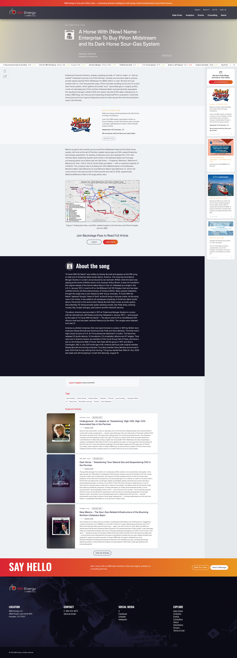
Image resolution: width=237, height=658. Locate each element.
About (223, 15)
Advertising (178, 625)
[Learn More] (221, 185)
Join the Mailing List (221, 82)
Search (205, 10)
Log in (94, 242)
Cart (213, 10)
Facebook (122, 614)
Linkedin (122, 616)
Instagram (122, 619)
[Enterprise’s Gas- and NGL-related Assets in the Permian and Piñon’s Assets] (102, 221)
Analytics (190, 15)
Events (201, 15)
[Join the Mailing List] (5, 76)
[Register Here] (221, 147)
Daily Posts (177, 15)
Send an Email (70, 614)
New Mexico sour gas (85, 401)
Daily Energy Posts (72, 25)
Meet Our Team (200, 567)
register (78, 383)
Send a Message (219, 567)
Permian (96, 401)
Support (197, 10)
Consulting (212, 15)
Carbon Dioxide (81, 398)
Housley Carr (92, 56)
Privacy (176, 628)
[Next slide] (233, 65)
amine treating (70, 398)
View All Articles (102, 553)
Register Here (214, 170)
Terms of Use (179, 630)
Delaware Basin (93, 398)
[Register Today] (80, 125)
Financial (111, 398)
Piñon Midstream (106, 401)
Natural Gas (166, 55)
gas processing (120, 398)
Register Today (109, 138)
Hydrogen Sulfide (132, 398)
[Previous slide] (230, 65)
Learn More (110, 242)
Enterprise (103, 398)
